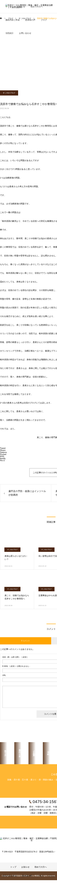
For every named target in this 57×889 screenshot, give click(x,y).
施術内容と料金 (12, 20)
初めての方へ (37, 6)
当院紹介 (9, 33)
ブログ (44, 20)
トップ (8, 6)
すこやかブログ (9, 93)
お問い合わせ (25, 33)
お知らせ (21, 6)
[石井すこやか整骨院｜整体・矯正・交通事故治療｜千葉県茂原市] (28, 841)
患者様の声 (30, 20)
